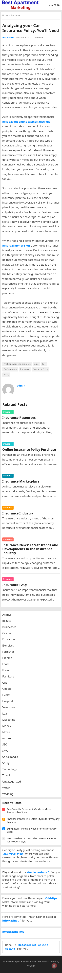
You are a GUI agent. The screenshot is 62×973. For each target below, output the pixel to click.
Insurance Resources (19, 417)
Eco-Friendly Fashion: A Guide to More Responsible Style (29, 810)
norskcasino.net (13, 931)
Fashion (7, 658)
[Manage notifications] (54, 965)
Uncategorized (11, 781)
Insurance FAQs (14, 584)
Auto (36, 364)
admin (21, 385)
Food (5, 664)
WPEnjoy (31, 965)
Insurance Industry (17, 513)
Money (6, 726)
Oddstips (51, 898)
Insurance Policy (40, 369)
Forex (5, 670)
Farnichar (8, 651)
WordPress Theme (47, 961)
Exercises (8, 645)
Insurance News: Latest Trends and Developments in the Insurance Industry (30, 549)
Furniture (8, 676)
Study (5, 763)
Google (6, 689)
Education (8, 639)
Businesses (9, 627)
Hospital (7, 701)
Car (43, 364)
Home (5, 15)
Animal (6, 614)
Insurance (15, 15)
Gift (4, 682)
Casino (6, 633)
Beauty (6, 621)
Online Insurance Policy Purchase (29, 449)
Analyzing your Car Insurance (17, 364)
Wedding (8, 794)
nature (6, 738)
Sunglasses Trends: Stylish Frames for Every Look (32, 830)
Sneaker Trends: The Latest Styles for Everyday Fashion (33, 820)
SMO (5, 750)
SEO (4, 744)
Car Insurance (10, 369)
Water (6, 788)
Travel (6, 775)
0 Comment (38, 37)
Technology (9, 769)
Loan (5, 713)
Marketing (8, 719)
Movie (6, 732)
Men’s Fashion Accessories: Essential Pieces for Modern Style (31, 840)
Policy (6, 374)
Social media (10, 757)
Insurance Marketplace (20, 481)
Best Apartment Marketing (23, 961)
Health (6, 695)
